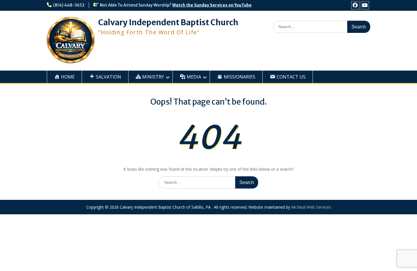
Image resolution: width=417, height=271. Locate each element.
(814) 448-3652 (69, 5)
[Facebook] (355, 5)
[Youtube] (365, 5)
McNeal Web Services (311, 207)
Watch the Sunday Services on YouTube (212, 5)
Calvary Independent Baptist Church (168, 22)
